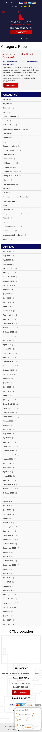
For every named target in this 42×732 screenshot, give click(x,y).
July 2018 (6, 573)
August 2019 (8, 552)
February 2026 (8, 268)
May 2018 (7, 582)
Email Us (22, 692)
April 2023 (7, 395)
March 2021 (7, 476)
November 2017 (9, 603)
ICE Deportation (9, 163)
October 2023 (8, 370)
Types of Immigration (11, 226)
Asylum (6, 104)
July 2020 (6, 506)
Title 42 (6, 218)
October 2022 (8, 412)
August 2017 (8, 611)
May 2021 (7, 467)
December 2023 (9, 362)
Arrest (5, 99)
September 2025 (9, 285)
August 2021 (8, 459)
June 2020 (7, 510)
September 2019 (9, 548)
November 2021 (9, 446)
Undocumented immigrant (13, 235)
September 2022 (9, 417)
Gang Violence (8, 154)
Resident (6, 210)
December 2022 (9, 404)
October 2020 (8, 493)
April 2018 (7, 586)
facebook (15, 38)
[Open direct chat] (36, 705)
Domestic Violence (10, 146)
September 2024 (9, 336)
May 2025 (7, 302)
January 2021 (8, 480)
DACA (5, 121)
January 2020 (8, 531)
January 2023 (8, 400)
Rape (5, 205)
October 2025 (8, 281)
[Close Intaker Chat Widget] (39, 705)
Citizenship (7, 108)
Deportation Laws (10, 142)
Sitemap (11, 729)
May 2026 (7, 256)
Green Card (7, 159)
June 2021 (7, 463)
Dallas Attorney (9, 125)
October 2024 (8, 332)
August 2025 (8, 290)
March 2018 (7, 590)
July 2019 (6, 556)
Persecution (7, 188)
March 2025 (7, 311)
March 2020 (7, 523)
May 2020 (7, 514)
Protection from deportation (14, 197)
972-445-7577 (21, 32)
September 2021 (9, 455)
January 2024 (8, 357)
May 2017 (7, 624)
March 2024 (7, 349)
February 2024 (8, 353)
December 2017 (9, 599)
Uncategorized (8, 231)
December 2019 (9, 535)
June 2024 (7, 340)
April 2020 (7, 518)
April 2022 (7, 438)
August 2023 (8, 378)
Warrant (6, 239)
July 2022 (6, 425)
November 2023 (9, 366)
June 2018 (7, 578)
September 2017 (9, 607)
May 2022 (7, 434)
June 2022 (7, 429)
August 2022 (8, 421)
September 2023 (9, 374)
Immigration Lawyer (10, 171)
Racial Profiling (9, 201)
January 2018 (8, 595)
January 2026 (8, 273)
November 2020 (9, 489)
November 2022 (9, 408)
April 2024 (7, 345)
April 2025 (7, 306)
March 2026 (7, 264)
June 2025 (7, 298)
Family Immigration (10, 150)
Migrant (6, 180)
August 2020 (8, 501)
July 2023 (6, 383)
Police (5, 193)
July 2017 (6, 616)
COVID (5, 112)
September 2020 (9, 497)
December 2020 (9, 484)
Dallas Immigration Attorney (14, 129)
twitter (21, 38)
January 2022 (8, 442)
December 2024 (9, 323)
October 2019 (8, 544)
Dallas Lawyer (8, 133)
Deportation (8, 138)
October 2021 (8, 450)
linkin (26, 38)
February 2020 (8, 527)
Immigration (7, 167)
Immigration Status (10, 176)
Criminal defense (9, 116)
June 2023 (7, 387)
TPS (4, 222)
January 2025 (8, 319)
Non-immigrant (9, 184)
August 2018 (8, 569)
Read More (10, 85)
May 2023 (7, 391)
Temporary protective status (14, 214)
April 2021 (7, 472)
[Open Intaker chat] (18, 731)
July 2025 (6, 294)
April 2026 (7, 260)
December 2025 (9, 277)
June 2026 (7, 251)
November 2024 (9, 328)
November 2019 (9, 539)
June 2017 (7, 620)
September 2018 (9, 565)
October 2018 (8, 561)
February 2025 (8, 315)
